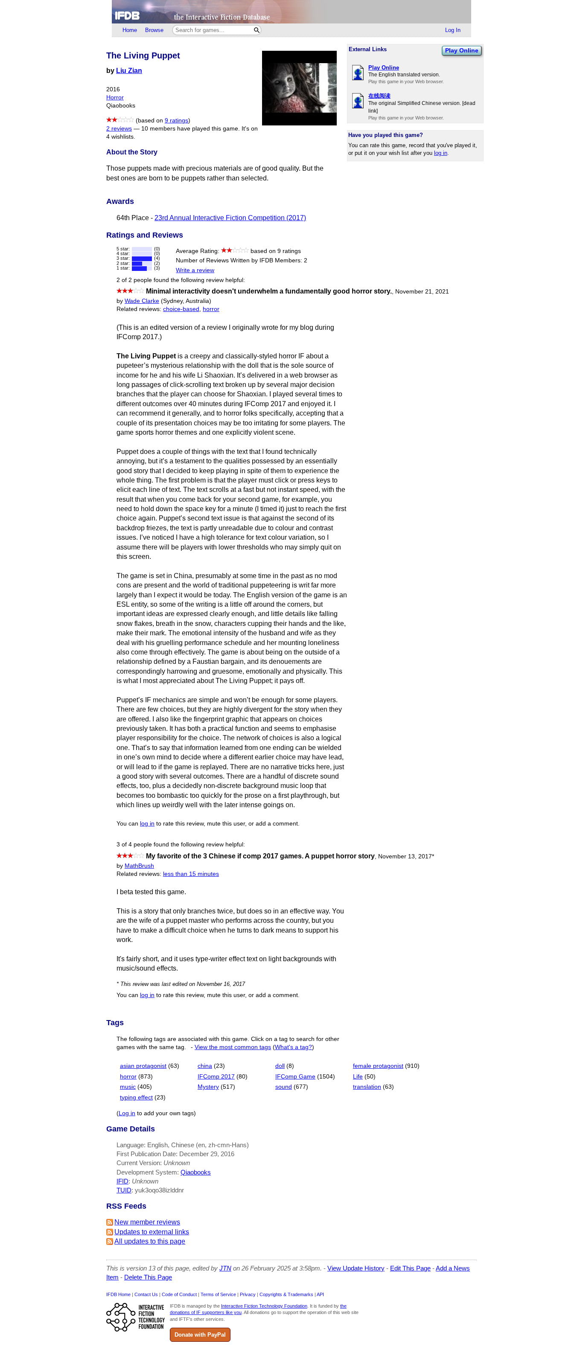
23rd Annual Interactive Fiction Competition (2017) (230, 217)
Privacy (248, 1294)
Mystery (208, 1087)
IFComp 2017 (216, 1076)
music (128, 1087)
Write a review (195, 270)
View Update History (356, 1268)
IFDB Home (118, 1294)
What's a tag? (293, 1047)
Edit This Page (410, 1268)
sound (283, 1087)
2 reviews (119, 128)
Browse (154, 30)
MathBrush (139, 866)
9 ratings (176, 120)
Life (358, 1076)
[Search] (257, 30)
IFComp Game (295, 1076)
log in (440, 153)
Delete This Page (148, 1277)
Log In (453, 30)
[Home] (291, 11)
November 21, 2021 (422, 291)
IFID (122, 1181)
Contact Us (146, 1294)
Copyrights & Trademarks (286, 1294)
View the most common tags (233, 1047)
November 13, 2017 (406, 856)
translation (367, 1087)
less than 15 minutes (191, 874)
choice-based (181, 309)
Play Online (461, 50)
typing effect (136, 1097)
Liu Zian (129, 70)
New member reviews (147, 1222)
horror (211, 309)
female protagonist (378, 1066)
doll (280, 1066)
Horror (115, 97)
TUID (124, 1190)
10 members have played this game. (190, 128)
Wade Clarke (142, 301)
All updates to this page (149, 1241)
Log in (127, 1113)
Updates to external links (151, 1232)
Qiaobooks (196, 1172)
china (205, 1066)
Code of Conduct (179, 1294)
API (320, 1294)
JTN (225, 1268)
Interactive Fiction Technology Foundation (264, 1305)
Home (129, 30)
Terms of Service (218, 1294)
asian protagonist (143, 1066)
